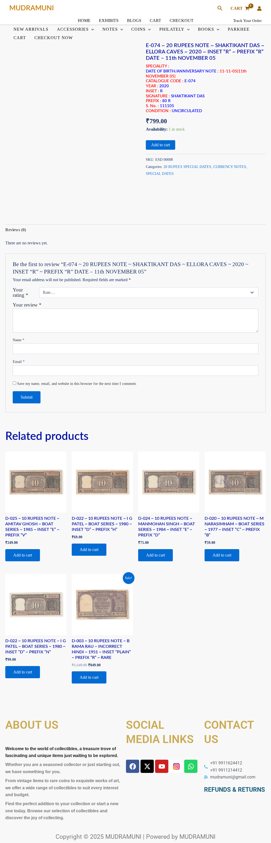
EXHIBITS (109, 20)
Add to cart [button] (22, 555)
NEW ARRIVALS (30, 29)
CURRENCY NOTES (229, 167)
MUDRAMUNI (31, 8)
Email (19, 362)
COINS (138, 29)
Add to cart (160, 145)
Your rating (20, 292)
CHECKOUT (181, 20)
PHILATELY (171, 29)
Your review (27, 305)
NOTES (110, 29)
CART (155, 20)
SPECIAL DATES (160, 173)
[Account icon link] (259, 8)
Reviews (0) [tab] (15, 229)
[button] (220, 8)
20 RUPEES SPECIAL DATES (187, 167)
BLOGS (134, 20)
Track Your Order (247, 21)
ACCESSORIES (73, 29)
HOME (84, 20)
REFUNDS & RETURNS (234, 789)
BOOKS (206, 29)
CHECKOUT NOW (53, 37)
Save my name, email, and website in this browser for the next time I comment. (77, 384)
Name (18, 340)
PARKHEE (239, 29)
